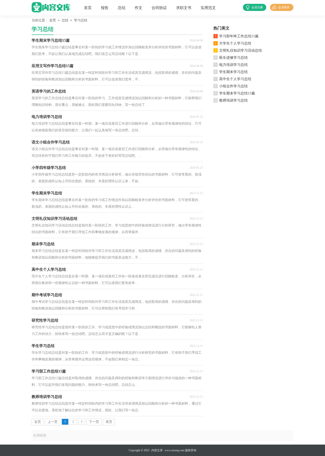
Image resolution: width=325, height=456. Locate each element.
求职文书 (183, 8)
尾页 (109, 422)
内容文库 (157, 450)
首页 (88, 8)
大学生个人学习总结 (235, 43)
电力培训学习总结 (233, 65)
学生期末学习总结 (233, 72)
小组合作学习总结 (233, 86)
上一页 (53, 422)
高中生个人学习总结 (235, 79)
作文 (138, 8)
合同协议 (159, 8)
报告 (104, 8)
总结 (121, 8)
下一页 (94, 422)
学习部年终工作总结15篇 (239, 36)
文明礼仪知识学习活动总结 (240, 50)
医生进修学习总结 (233, 57)
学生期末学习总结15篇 (237, 93)
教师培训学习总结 (233, 100)
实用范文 (208, 8)
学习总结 (80, 20)
